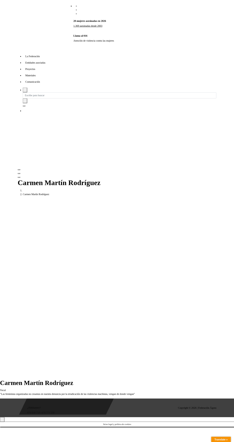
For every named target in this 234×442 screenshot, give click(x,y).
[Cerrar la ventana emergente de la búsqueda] (24, 105)
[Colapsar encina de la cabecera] (19, 177)
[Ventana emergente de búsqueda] (25, 90)
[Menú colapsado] (19, 169)
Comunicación (32, 81)
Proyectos (30, 69)
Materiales (30, 75)
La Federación (32, 56)
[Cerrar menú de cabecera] (19, 173)
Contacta (33, 111)
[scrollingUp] (2, 419)
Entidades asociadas (35, 62)
